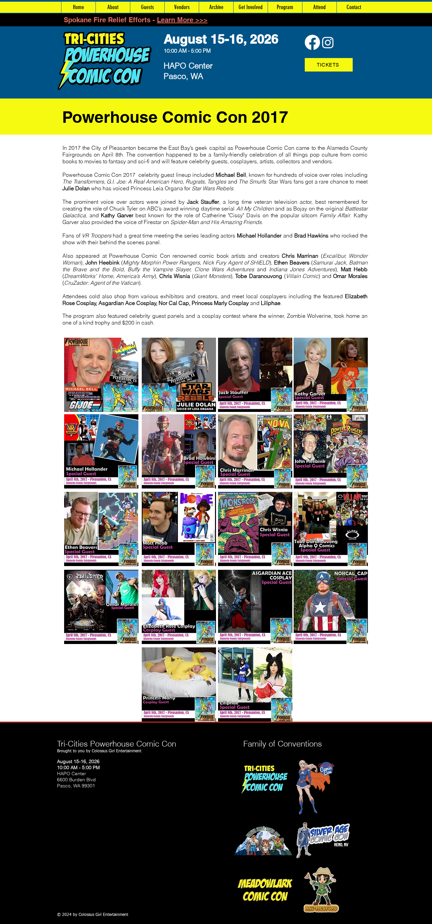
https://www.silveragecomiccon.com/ (203, 841)
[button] (216, 7)
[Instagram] (327, 42)
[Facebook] (312, 42)
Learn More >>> (182, 20)
